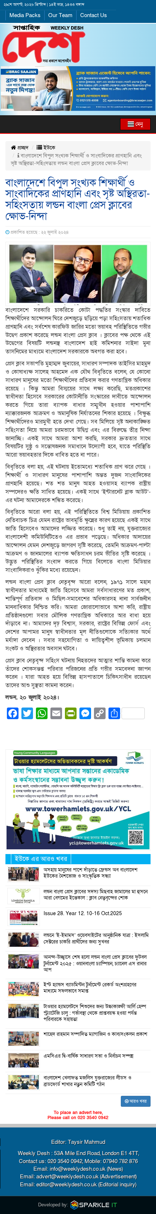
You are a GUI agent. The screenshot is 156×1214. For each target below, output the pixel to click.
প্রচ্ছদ (22, 147)
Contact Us (93, 15)
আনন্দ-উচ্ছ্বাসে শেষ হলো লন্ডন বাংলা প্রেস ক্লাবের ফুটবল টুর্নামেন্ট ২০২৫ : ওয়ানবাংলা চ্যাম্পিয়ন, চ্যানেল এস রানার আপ (95, 963)
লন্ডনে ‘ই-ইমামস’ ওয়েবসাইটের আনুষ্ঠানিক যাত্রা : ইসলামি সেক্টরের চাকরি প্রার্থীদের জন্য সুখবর (96, 938)
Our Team (60, 15)
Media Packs (25, 15)
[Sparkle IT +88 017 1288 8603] (94, 1204)
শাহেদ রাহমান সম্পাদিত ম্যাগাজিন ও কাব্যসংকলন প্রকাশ (95, 1034)
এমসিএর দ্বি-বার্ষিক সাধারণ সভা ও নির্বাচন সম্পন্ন (89, 1056)
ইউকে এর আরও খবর (41, 859)
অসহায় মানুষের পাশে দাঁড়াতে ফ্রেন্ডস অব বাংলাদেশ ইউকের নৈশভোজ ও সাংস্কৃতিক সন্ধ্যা (90, 873)
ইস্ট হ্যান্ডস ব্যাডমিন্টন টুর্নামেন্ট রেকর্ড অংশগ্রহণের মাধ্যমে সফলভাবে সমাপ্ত (90, 988)
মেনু (138, 124)
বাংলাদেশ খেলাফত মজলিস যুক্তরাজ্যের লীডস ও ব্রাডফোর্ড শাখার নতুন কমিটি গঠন (87, 1081)
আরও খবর (137, 1101)
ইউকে (48, 147)
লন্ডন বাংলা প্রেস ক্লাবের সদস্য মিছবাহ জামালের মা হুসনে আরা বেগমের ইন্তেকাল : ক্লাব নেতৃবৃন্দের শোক (96, 895)
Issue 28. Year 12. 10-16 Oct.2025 (83, 913)
